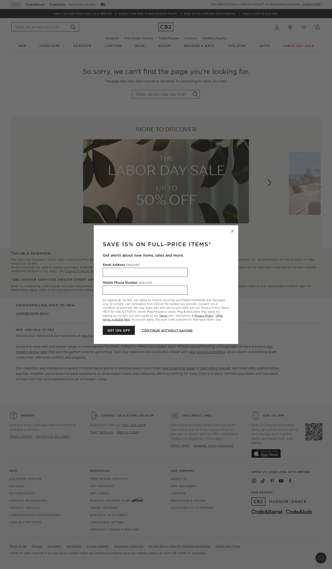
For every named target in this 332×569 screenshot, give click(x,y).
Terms (163, 315)
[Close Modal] (232, 231)
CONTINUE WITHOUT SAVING (167, 330)
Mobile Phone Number (127, 282)
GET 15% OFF (119, 330)
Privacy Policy (203, 315)
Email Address (121, 264)
